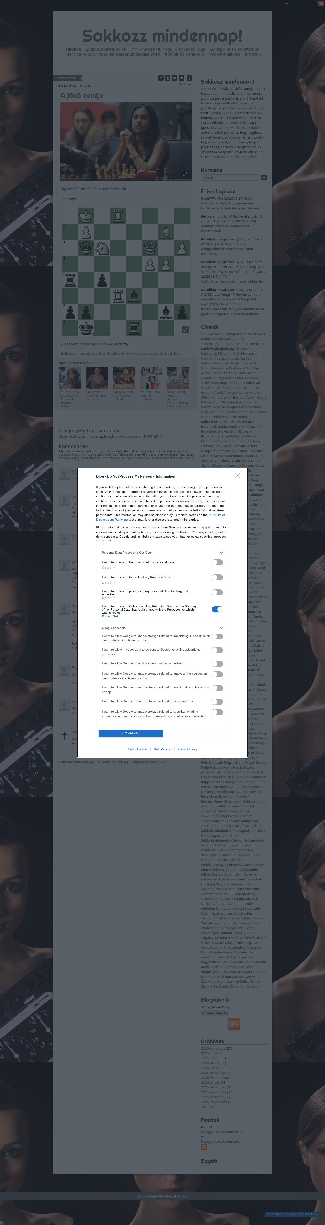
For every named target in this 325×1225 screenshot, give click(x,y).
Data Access (162, 749)
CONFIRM (130, 733)
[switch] (217, 562)
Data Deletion (137, 749)
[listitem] (162, 552)
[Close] (239, 476)
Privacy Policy (187, 749)
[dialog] (162, 612)
